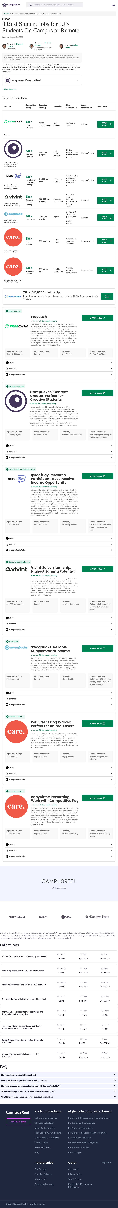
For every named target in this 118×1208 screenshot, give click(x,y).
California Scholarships (46, 1118)
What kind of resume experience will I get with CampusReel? (27, 1097)
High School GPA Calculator (48, 1133)
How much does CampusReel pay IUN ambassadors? (24, 1080)
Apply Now (107, 296)
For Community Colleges (80, 1128)
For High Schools (43, 1174)
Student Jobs (41, 1143)
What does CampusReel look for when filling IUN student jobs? (28, 1091)
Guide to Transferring (45, 1128)
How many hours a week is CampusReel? (18, 1075)
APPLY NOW (104, 124)
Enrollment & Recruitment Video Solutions (88, 1118)
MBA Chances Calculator (47, 1138)
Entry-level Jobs (42, 1148)
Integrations (40, 1179)
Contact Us (73, 1169)
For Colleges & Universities (81, 1123)
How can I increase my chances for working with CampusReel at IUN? (30, 1086)
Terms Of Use (74, 1179)
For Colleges (41, 1169)
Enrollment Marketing (78, 1148)
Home (6, 13)
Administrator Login (44, 1184)
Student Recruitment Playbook (83, 1143)
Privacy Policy (75, 1174)
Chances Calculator (44, 1123)
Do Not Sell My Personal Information (80, 1185)
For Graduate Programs (79, 1138)
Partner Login (74, 1153)
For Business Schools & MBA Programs (87, 1133)
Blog (37, 1153)
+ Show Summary (9, 89)
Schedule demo (18, 1122)
